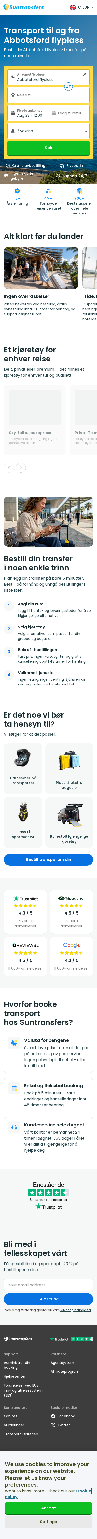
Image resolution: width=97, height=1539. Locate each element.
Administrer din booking (17, 1365)
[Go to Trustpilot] (71, 1339)
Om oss (10, 1416)
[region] (48, 1495)
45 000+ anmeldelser (25, 924)
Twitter (64, 1425)
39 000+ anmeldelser (71, 924)
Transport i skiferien (21, 1434)
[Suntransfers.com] (23, 7)
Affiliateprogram (65, 1371)
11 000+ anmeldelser (25, 968)
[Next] (21, 468)
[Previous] (9, 468)
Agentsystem (62, 1362)
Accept (48, 1508)
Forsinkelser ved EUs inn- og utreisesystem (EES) (23, 1390)
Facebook (66, 1416)
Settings (48, 1522)
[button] (84, 74)
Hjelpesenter (15, 1376)
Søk (49, 148)
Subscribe (49, 1299)
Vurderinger (14, 1425)
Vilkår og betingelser (75, 1310)
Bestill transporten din (48, 859)
